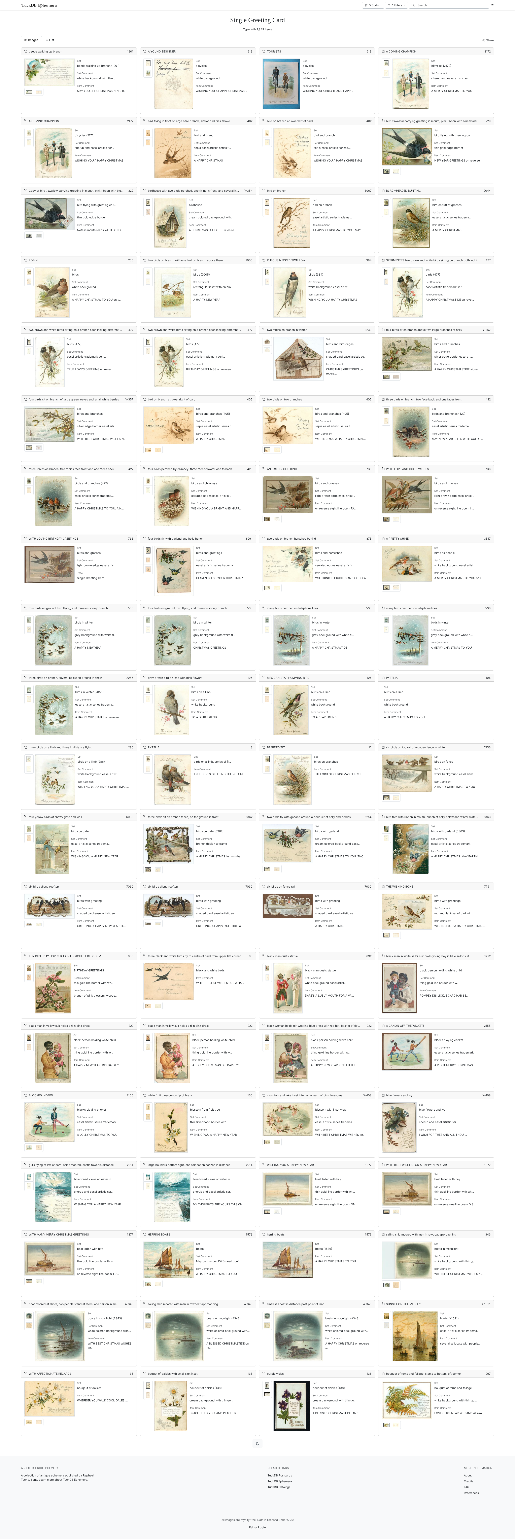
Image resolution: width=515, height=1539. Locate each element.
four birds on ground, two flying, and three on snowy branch (68, 608)
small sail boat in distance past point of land (295, 1304)
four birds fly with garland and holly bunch (175, 538)
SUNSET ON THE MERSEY (403, 1304)
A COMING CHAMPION (401, 51)
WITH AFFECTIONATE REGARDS (50, 1373)
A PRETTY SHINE (397, 538)
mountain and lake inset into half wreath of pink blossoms (304, 1095)
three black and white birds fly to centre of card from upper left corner (194, 956)
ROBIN (33, 260)
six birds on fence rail (281, 886)
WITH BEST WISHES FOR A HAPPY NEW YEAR (416, 1165)
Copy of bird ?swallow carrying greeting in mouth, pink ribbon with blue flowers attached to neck (92, 190)
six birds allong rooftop (44, 886)
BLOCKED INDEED (41, 1095)
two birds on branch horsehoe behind (291, 538)
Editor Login (257, 1527)
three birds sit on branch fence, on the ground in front (183, 817)
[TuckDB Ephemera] (39, 5)
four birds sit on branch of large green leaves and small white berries (74, 399)
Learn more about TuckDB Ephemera (63, 1479)
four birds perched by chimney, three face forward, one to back (190, 469)
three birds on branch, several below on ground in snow (65, 677)
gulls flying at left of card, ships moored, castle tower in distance (71, 1165)
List (51, 40)
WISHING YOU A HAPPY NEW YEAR (290, 1165)
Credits (468, 1481)
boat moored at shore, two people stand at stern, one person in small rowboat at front (85, 1304)
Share (490, 40)
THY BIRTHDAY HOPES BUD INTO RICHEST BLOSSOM (65, 956)
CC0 (290, 1520)
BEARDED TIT (276, 747)
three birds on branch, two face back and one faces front (423, 399)
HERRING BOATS (159, 1234)
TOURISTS (274, 51)
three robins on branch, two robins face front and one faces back (71, 469)
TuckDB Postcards (280, 1475)
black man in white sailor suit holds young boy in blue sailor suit (427, 956)
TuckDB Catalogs (279, 1487)
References (471, 1493)
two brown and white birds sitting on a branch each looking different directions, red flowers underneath (97, 329)
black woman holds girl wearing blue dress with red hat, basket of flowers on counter (323, 1025)
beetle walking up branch (45, 51)
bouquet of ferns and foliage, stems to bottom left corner (423, 1373)
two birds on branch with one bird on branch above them (185, 260)
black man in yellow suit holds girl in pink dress (59, 1025)
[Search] (413, 5)
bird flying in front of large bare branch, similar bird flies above (189, 121)
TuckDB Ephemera (280, 1481)
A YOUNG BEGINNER (162, 51)
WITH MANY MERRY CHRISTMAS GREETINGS (59, 1234)
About (468, 1475)
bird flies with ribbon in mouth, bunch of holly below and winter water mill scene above (442, 817)
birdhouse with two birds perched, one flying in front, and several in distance (198, 190)
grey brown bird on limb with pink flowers (175, 677)
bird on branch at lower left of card (290, 121)
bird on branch (276, 190)
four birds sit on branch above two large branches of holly (424, 329)
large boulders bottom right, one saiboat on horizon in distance (189, 1165)
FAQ (466, 1487)
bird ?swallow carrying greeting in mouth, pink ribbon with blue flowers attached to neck (444, 121)
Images (33, 40)
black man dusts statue (282, 956)
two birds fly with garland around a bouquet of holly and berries (309, 817)
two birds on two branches (284, 399)
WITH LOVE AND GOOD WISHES (407, 469)
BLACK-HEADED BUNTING (403, 190)
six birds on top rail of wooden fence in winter (416, 747)
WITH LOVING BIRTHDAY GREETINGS (53, 538)
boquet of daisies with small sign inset (173, 1373)
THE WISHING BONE (399, 886)
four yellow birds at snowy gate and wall (55, 817)
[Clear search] (486, 5)
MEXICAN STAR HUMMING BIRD (288, 677)
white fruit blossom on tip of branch (171, 1095)
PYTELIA (392, 677)
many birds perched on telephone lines (292, 608)
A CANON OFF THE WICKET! (405, 1025)
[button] (373, 5)
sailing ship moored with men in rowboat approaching (421, 1234)
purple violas (275, 1373)
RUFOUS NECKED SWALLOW (286, 260)
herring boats (275, 1234)
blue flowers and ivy (399, 1095)
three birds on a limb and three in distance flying (60, 747)
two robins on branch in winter (287, 329)
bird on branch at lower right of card (172, 399)
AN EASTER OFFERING (282, 469)
